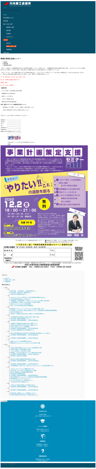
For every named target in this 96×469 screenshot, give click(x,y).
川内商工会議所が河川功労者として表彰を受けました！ (24, 394)
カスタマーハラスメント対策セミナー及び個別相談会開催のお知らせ (27, 297)
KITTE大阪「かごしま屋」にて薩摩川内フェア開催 (23, 370)
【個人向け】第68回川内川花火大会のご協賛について (24, 325)
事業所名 (3, 120)
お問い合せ (6, 52)
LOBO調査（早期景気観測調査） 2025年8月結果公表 (24, 375)
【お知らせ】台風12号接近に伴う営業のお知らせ (22, 385)
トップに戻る (4, 401)
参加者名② (3, 129)
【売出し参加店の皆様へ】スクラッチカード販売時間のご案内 (26, 347)
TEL (2, 124)
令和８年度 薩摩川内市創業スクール (20, 318)
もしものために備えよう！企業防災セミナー (21, 380)
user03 (5, 62)
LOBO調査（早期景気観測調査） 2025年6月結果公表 (24, 390)
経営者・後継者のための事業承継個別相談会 (21, 372)
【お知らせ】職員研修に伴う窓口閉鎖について (22, 330)
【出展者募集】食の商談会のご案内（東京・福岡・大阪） (25, 317)
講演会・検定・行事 (11, 46)
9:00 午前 (5, 63)
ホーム (5, 14)
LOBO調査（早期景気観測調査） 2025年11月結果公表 (24, 354)
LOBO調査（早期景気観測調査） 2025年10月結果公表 (24, 360)
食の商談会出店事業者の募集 (17, 373)
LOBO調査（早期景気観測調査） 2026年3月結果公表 (24, 328)
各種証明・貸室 (10, 27)
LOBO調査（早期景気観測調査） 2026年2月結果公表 (24, 335)
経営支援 (5, 21)
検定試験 (8, 30)
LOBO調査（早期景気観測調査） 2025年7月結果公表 (24, 386)
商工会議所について (8, 17)
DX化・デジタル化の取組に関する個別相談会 (21, 305)
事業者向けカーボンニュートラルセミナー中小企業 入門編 (25, 343)
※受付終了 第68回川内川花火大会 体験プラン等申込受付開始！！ (27, 313)
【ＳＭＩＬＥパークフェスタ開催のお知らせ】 (22, 369)
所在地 (3, 122)
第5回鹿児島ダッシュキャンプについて (20, 378)
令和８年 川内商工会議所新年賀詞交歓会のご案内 (22, 359)
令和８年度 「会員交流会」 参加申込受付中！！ (23, 291)
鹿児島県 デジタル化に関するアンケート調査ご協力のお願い (26, 352)
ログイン (83, 467)
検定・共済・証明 (7, 24)
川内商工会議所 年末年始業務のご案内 (20, 349)
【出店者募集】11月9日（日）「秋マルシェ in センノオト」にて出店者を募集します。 (32, 365)
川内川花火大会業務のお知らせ (18, 294)
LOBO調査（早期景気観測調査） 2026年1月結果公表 (24, 338)
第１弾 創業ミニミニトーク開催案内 (20, 326)
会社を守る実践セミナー (16, 312)
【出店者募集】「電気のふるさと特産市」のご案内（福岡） (25, 302)
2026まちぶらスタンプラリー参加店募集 (20, 304)
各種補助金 (9, 49)
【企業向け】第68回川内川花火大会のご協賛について (24, 323)
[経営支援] (43, 451)
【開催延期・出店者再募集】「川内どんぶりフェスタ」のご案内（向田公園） (30, 300)
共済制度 (8, 33)
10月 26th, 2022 (7, 65)
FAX (2, 125)
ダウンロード (9, 36)
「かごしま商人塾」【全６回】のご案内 (20, 351)
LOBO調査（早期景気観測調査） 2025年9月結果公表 (24, 364)
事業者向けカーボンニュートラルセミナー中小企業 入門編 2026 (27, 308)
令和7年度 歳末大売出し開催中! (18, 356)
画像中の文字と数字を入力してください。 (11, 131)
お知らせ (5, 40)
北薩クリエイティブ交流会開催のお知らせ (21, 341)
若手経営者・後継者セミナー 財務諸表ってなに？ (23, 393)
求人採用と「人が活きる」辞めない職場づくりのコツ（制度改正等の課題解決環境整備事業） (34, 310)
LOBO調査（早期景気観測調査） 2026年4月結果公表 (24, 320)
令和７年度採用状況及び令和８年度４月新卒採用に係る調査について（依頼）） (30, 333)
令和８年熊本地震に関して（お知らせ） (20, 299)
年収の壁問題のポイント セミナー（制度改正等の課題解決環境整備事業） (29, 377)
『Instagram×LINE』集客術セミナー (19, 381)
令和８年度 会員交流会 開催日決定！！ (21, 292)
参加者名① (4, 127)
